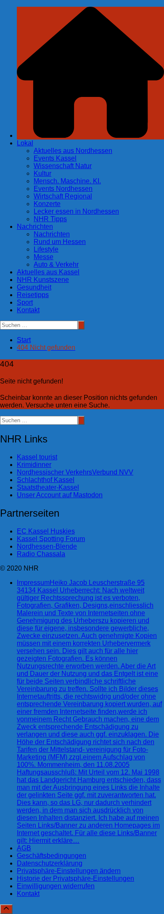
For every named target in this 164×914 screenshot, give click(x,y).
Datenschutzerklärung (49, 863)
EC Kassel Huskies (46, 531)
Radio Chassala (41, 554)
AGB (24, 848)
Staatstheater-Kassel (48, 487)
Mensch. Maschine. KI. (67, 181)
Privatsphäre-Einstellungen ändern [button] (69, 870)
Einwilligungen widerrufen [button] (56, 886)
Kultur (42, 173)
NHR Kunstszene (43, 279)
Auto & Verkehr (56, 264)
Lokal (25, 143)
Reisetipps (33, 294)
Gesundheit (34, 287)
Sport (25, 302)
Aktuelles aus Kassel (48, 272)
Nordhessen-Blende (47, 546)
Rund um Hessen (60, 241)
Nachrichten (35, 226)
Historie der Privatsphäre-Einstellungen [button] (75, 878)
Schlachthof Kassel (45, 479)
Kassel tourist (37, 457)
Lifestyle (46, 249)
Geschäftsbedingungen (51, 855)
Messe (43, 256)
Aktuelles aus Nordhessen (73, 150)
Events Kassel (55, 158)
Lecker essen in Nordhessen (76, 211)
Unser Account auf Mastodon (60, 495)
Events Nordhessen (63, 188)
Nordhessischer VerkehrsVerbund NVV (75, 472)
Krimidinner (34, 464)
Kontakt (28, 310)
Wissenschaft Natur (63, 165)
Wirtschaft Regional (63, 196)
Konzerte (47, 203)
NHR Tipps (50, 218)
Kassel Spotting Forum (51, 538)
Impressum (89, 711)
